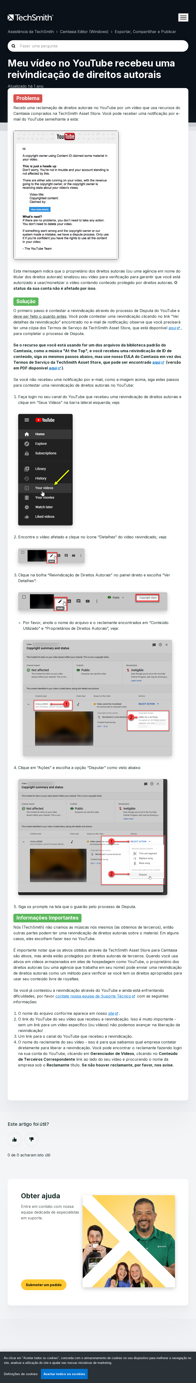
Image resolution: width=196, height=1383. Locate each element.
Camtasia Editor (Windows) (84, 31)
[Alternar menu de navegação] (183, 17)
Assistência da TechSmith (31, 31)
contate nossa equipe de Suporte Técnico (93, 996)
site (111, 1013)
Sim (15, 1139)
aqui (172, 327)
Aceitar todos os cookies (64, 1374)
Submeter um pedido (44, 1285)
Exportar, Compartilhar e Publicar (145, 31)
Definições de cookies (21, 1374)
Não (31, 1139)
